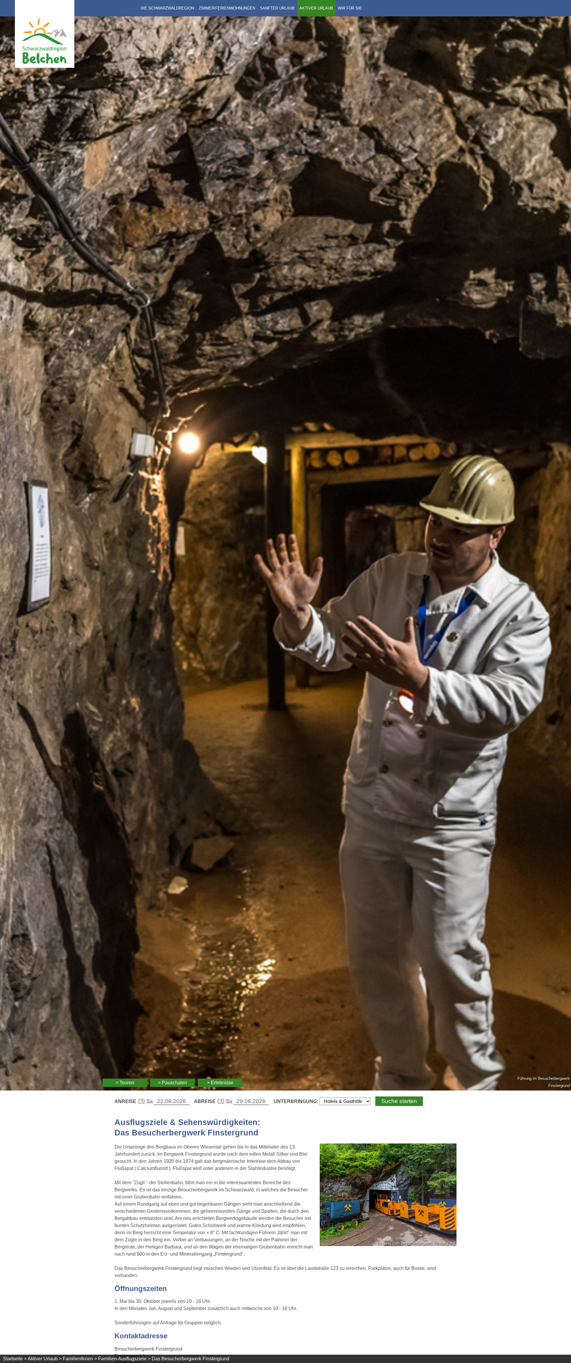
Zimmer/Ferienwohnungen (227, 8)
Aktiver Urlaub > (45, 1358)
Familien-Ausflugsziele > (124, 1358)
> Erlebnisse (220, 1082)
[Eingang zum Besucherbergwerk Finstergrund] (388, 1195)
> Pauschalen (172, 1082)
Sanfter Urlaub (277, 8)
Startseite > (15, 1358)
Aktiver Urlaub (316, 8)
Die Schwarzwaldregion (167, 8)
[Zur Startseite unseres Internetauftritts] (44, 66)
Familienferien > (80, 1358)
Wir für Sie (350, 8)
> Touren (125, 1082)
